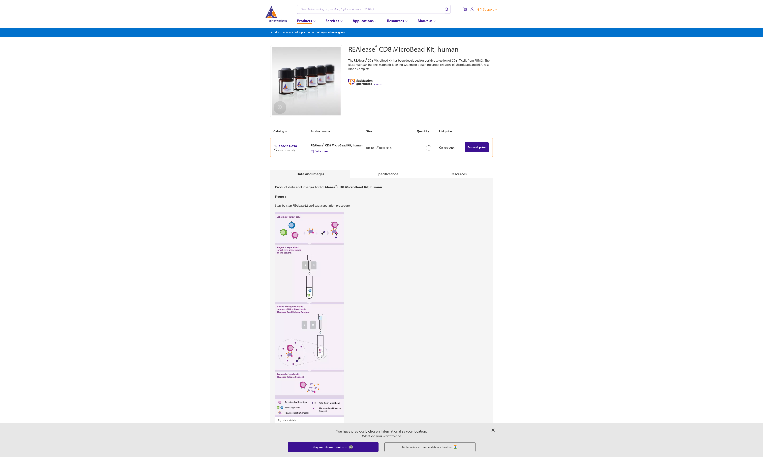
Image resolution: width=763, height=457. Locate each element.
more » (378, 84)
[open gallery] (306, 81)
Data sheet (322, 151)
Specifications (387, 173)
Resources (459, 173)
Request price (477, 147)
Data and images (310, 173)
